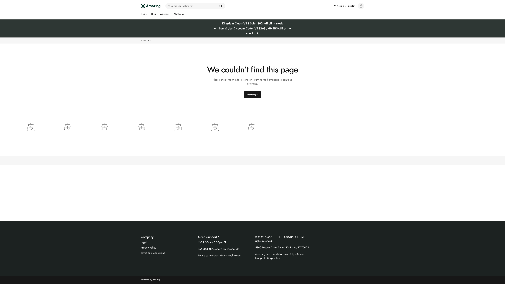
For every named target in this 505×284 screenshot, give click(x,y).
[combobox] (195, 6)
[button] (361, 6)
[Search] (221, 6)
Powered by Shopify (150, 279)
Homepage (252, 94)
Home (143, 40)
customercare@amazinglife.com (223, 255)
